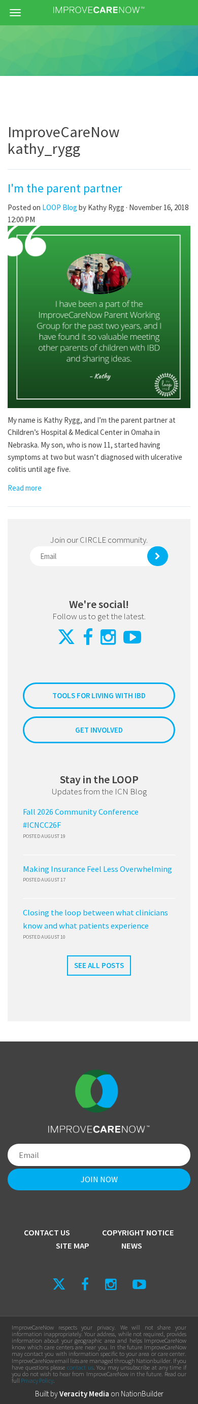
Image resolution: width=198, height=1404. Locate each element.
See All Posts (99, 965)
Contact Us (47, 1232)
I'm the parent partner (65, 188)
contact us (80, 1367)
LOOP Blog (60, 207)
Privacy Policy (37, 1380)
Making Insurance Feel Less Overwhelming (97, 869)
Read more (25, 488)
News (131, 1245)
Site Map (72, 1245)
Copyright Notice (138, 1232)
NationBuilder (142, 1393)
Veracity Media (84, 1393)
